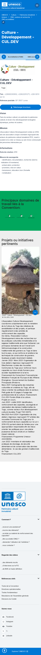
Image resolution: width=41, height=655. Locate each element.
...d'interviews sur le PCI (10, 566)
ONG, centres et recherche (20, 17)
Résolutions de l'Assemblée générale (15, 596)
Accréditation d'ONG (15, 57)
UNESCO (5, 15)
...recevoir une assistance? (11, 527)
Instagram (9, 621)
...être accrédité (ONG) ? (10, 539)
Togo (3, 88)
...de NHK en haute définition (12, 569)
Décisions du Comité (9, 599)
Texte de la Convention (10, 586)
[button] (3, 23)
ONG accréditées (34, 57)
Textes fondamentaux (9, 592)
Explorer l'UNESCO (19, 651)
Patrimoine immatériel (27, 15)
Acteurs (4, 17)
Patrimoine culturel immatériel (13, 8)
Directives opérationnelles (11, 589)
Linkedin (9, 636)
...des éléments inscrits (10, 562)
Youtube (9, 626)
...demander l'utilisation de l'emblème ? (16, 542)
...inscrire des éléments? (10, 530)
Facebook (10, 617)
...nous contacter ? (8, 545)
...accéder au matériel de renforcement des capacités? (17, 534)
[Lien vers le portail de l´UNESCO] (14, 4)
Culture (13, 15)
